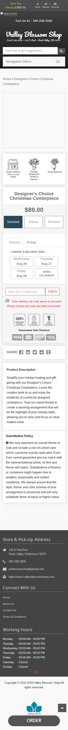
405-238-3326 (42, 20)
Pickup (31, 242)
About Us (8, 603)
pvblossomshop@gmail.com (26, 569)
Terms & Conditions (14, 616)
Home (7, 79)
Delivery (14, 242)
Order (34, 721)
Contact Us (9, 610)
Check (52, 291)
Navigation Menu (18, 61)
